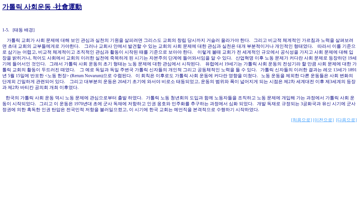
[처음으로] (301, 120)
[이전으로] (323, 120)
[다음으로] (346, 120)
